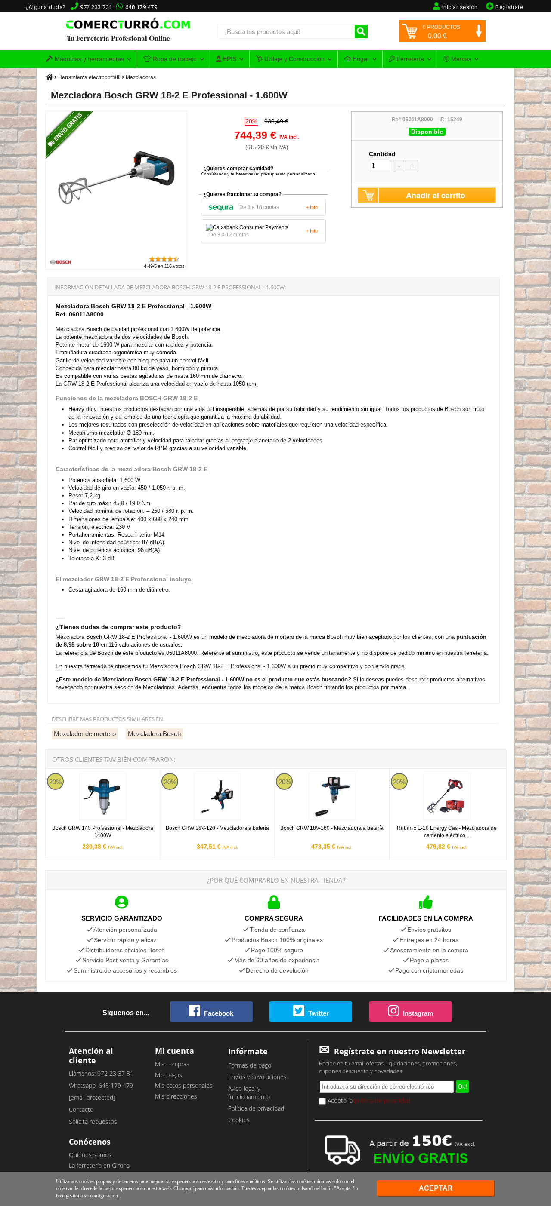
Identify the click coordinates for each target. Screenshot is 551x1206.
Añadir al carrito (435, 195)
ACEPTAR (436, 1188)
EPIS (228, 58)
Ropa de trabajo (174, 58)
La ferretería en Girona (99, 1165)
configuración (104, 1196)
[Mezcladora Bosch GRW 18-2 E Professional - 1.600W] (117, 251)
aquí (189, 1188)
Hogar (360, 58)
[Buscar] (361, 31)
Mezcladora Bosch (154, 733)
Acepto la (368, 1100)
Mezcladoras (141, 77)
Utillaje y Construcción (294, 58)
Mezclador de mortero (85, 733)
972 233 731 (96, 7)
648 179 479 (141, 7)
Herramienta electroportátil (89, 77)
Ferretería (409, 58)
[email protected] (92, 1097)
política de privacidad (382, 1100)
